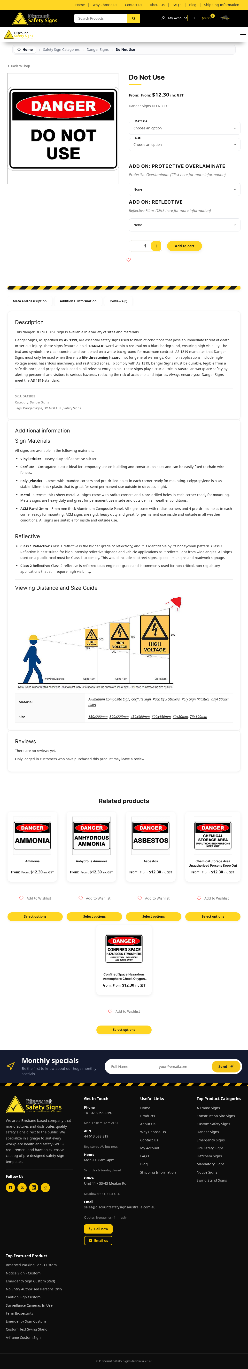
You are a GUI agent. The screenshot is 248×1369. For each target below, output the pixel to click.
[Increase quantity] (156, 246)
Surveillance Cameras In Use (29, 1305)
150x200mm (98, 716)
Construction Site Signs (216, 1116)
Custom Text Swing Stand (26, 1329)
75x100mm (198, 716)
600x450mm (161, 716)
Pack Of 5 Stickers (166, 699)
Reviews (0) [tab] (118, 301)
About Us (147, 1124)
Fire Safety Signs (210, 1148)
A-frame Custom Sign (23, 1337)
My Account (149, 1148)
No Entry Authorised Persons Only (34, 1289)
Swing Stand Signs (212, 1180)
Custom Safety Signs (213, 1124)
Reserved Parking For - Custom (31, 1265)
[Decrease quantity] (134, 246)
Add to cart (184, 246)
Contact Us (149, 1140)
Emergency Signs (211, 1140)
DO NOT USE (53, 408)
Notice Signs (207, 1172)
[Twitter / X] (22, 1187)
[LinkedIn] (33, 1187)
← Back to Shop (19, 66)
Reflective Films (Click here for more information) (170, 210)
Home (145, 1108)
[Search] (133, 18)
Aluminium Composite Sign (108, 699)
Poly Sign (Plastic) (195, 699)
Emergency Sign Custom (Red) (30, 1281)
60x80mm (180, 716)
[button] (243, 34)
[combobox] (100, 18)
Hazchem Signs (209, 1156)
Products (147, 1116)
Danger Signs (98, 49)
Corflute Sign (141, 699)
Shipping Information (158, 1172)
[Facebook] (10, 1187)
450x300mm (140, 716)
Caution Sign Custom (23, 1297)
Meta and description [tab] (30, 301)
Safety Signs (72, 408)
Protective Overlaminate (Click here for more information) (177, 174)
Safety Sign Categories (61, 49)
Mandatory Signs (211, 1164)
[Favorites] (194, 18)
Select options (35, 916)
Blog (144, 1164)
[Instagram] (45, 1187)
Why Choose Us (153, 1132)
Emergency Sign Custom (26, 1321)
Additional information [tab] (78, 301)
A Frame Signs (208, 1108)
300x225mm (119, 716)
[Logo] (18, 34)
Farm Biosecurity (19, 1313)
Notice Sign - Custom (23, 1273)
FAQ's (144, 1156)
